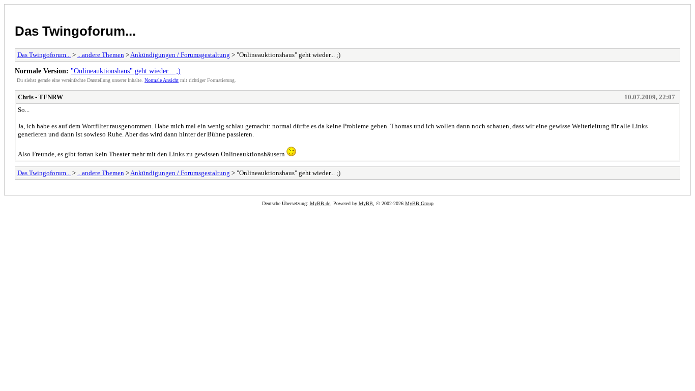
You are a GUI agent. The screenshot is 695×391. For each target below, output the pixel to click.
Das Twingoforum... (75, 31)
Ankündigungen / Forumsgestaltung (180, 55)
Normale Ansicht (161, 80)
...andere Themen (100, 55)
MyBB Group (419, 203)
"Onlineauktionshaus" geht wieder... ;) (126, 71)
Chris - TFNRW (40, 97)
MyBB (366, 203)
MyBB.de (320, 203)
